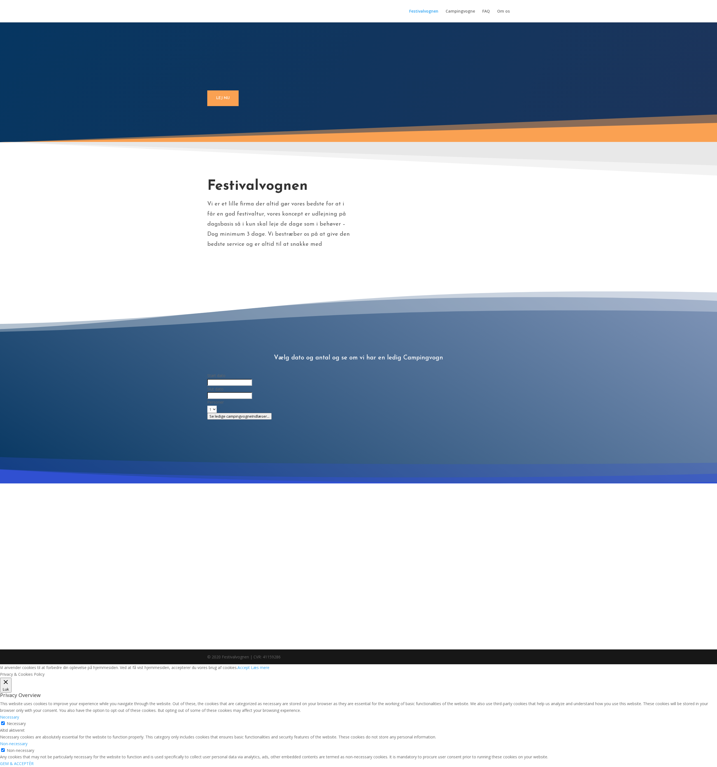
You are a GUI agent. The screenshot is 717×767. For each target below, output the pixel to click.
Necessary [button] (9, 717)
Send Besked (327, 619)
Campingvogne (460, 11)
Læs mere (260, 667)
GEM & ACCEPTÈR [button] (17, 763)
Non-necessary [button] (13, 743)
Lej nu (223, 98)
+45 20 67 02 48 (398, 551)
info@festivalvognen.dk (408, 533)
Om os (503, 11)
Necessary (16, 723)
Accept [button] (244, 667)
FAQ (486, 11)
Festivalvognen (423, 11)
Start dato (216, 375)
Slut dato (215, 389)
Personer (215, 402)
